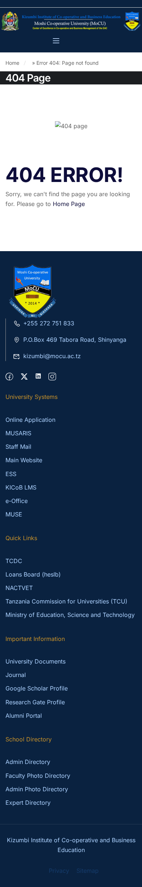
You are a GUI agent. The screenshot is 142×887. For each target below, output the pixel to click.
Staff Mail (18, 446)
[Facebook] (9, 377)
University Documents (35, 661)
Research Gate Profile (35, 702)
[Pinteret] (38, 377)
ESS (10, 474)
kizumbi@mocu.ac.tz (52, 356)
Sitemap (87, 870)
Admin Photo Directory (36, 789)
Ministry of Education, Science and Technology (70, 614)
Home (12, 63)
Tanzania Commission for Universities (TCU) (66, 601)
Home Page (69, 203)
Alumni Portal (23, 715)
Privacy (59, 870)
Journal (15, 674)
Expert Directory (28, 802)
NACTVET (19, 587)
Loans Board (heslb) (33, 574)
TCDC (13, 561)
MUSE (13, 514)
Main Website (23, 460)
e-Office (16, 500)
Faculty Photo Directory (37, 775)
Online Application (30, 419)
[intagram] (52, 377)
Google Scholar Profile (36, 688)
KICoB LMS (20, 487)
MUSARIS (18, 433)
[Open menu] (57, 41)
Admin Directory (27, 761)
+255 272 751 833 (48, 323)
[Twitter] (24, 377)
